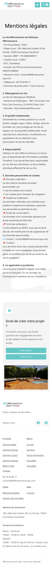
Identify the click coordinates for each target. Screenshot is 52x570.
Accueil (30, 444)
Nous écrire (26, 356)
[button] (37, 4)
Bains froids (9, 466)
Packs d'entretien (35, 455)
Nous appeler (26, 350)
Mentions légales (11, 493)
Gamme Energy (10, 450)
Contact (30, 493)
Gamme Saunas (10, 460)
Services (31, 450)
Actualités (31, 460)
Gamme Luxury (10, 455)
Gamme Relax (9, 444)
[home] (13, 4)
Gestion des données (13, 498)
